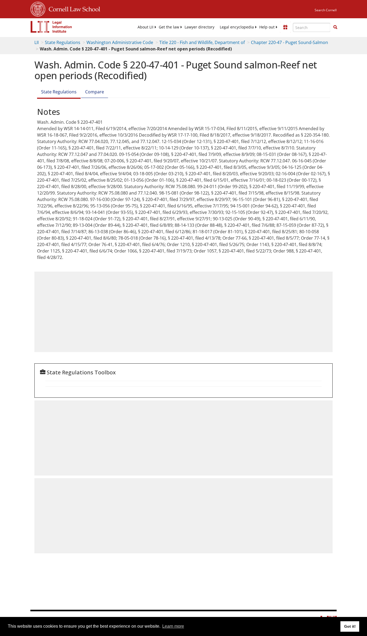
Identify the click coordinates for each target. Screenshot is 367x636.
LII (36, 42)
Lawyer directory (199, 27)
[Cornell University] (37, 8)
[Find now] (335, 27)
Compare (94, 92)
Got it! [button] (350, 626)
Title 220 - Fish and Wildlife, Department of (202, 42)
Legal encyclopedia (237, 27)
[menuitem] (145, 27)
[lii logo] (51, 27)
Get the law (169, 27)
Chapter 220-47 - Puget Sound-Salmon (289, 42)
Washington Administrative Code (120, 42)
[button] (335, 27)
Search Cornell (326, 10)
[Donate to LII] (285, 27)
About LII (145, 27)
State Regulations (62, 42)
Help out (267, 27)
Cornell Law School (72, 8)
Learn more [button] (173, 626)
